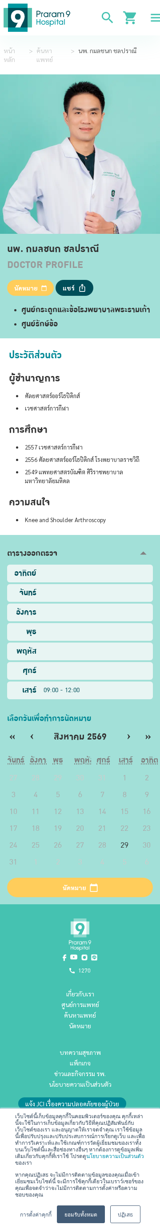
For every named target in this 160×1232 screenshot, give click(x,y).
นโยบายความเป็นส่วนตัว (115, 1155)
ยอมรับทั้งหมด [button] (80, 1214)
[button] (80, 553)
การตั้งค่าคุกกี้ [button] (36, 1214)
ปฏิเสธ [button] (125, 1214)
